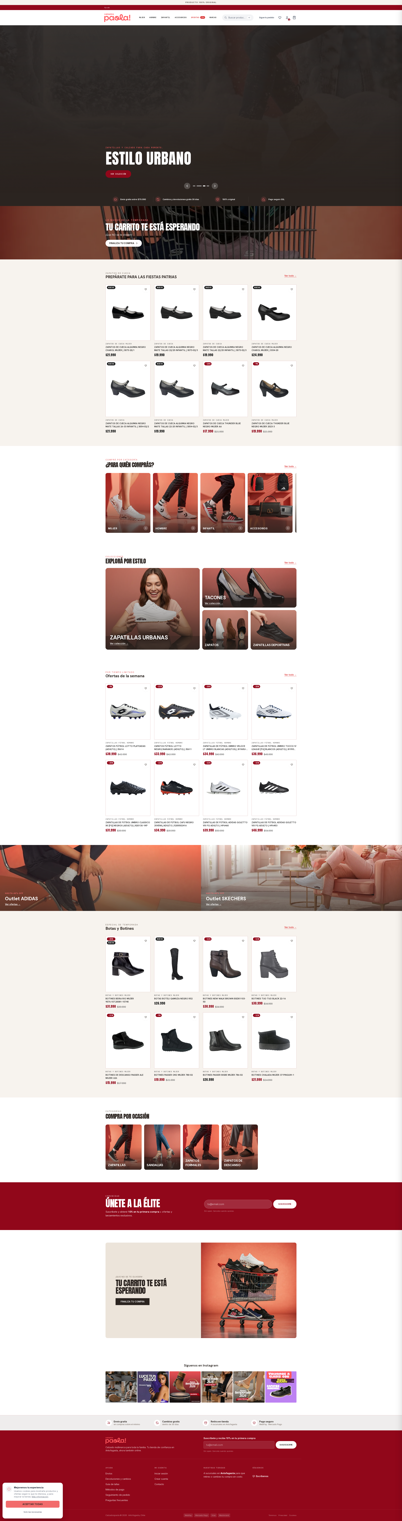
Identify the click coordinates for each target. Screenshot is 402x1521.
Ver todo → (290, 275)
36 (124, 330)
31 (180, 805)
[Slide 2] (198, 185)
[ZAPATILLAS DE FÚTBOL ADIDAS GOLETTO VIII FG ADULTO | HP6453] (274, 788)
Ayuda (107, 7)
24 (187, 330)
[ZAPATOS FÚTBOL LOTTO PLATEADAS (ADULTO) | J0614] (128, 712)
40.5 (218, 729)
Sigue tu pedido (266, 17)
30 (173, 805)
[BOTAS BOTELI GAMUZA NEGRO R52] (176, 964)
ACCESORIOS (181, 17)
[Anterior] (187, 186)
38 (138, 330)
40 (232, 412)
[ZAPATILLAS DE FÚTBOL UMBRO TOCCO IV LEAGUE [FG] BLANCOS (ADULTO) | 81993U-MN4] (274, 712)
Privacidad (282, 1515)
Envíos (109, 1473)
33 (194, 805)
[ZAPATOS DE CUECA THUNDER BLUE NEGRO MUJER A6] (225, 389)
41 (239, 412)
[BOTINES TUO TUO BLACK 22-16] (274, 964)
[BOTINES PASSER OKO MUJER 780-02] (176, 1040)
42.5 (233, 729)
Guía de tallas (112, 1484)
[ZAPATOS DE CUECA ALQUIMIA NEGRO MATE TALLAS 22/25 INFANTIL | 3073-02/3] (176, 313)
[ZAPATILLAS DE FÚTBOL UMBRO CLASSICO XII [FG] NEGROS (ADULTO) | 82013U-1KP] (128, 788)
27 (131, 406)
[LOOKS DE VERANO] (201, 109)
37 (131, 330)
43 (135, 735)
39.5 (218, 805)
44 (142, 735)
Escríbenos (262, 1476)
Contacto (159, 1484)
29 (166, 805)
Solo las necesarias (33, 1512)
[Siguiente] (215, 186)
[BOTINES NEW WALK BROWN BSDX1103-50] (225, 964)
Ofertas (197, 17)
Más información (40, 1496)
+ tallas (128, 336)
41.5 (225, 811)
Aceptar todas (32, 1504)
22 (159, 330)
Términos (273, 1515)
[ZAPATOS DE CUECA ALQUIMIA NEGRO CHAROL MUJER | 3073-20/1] (128, 313)
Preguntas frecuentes (117, 1500)
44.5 (220, 735)
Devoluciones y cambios (118, 1479)
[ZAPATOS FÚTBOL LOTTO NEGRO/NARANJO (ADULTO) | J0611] (176, 712)
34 (111, 330)
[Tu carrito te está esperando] (248, 1290)
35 (118, 330)
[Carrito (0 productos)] (294, 17)
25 (232, 336)
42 (128, 735)
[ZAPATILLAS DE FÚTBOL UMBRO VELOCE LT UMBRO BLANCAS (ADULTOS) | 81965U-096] (225, 712)
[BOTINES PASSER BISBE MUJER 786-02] (225, 1040)
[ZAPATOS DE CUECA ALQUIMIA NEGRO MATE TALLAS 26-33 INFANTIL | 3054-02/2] (128, 389)
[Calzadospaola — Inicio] (117, 17)
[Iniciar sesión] (287, 17)
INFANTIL (165, 17)
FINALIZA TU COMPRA (132, 1301)
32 (187, 805)
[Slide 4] (206, 185)
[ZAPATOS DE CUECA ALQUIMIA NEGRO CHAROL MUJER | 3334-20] (274, 313)
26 (111, 406)
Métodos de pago (115, 1489)
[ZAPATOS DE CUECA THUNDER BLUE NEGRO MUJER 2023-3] (274, 389)
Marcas (213, 17)
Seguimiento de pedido (118, 1495)
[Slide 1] (194, 185)
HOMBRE (152, 17)
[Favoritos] (279, 17)
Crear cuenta (161, 1479)
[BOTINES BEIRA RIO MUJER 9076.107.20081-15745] (128, 964)
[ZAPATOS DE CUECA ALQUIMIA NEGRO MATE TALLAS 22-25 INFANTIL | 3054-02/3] (176, 389)
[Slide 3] (201, 185)
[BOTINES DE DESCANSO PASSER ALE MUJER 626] (128, 1040)
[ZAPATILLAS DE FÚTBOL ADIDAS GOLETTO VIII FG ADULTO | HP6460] (225, 788)
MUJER (142, 17)
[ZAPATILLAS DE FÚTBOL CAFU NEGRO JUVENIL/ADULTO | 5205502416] (176, 788)
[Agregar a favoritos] (145, 289)
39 (145, 330)
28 (159, 805)
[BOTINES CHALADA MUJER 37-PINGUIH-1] (274, 1040)
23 (173, 330)
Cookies (292, 1515)
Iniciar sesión (161, 1473)
